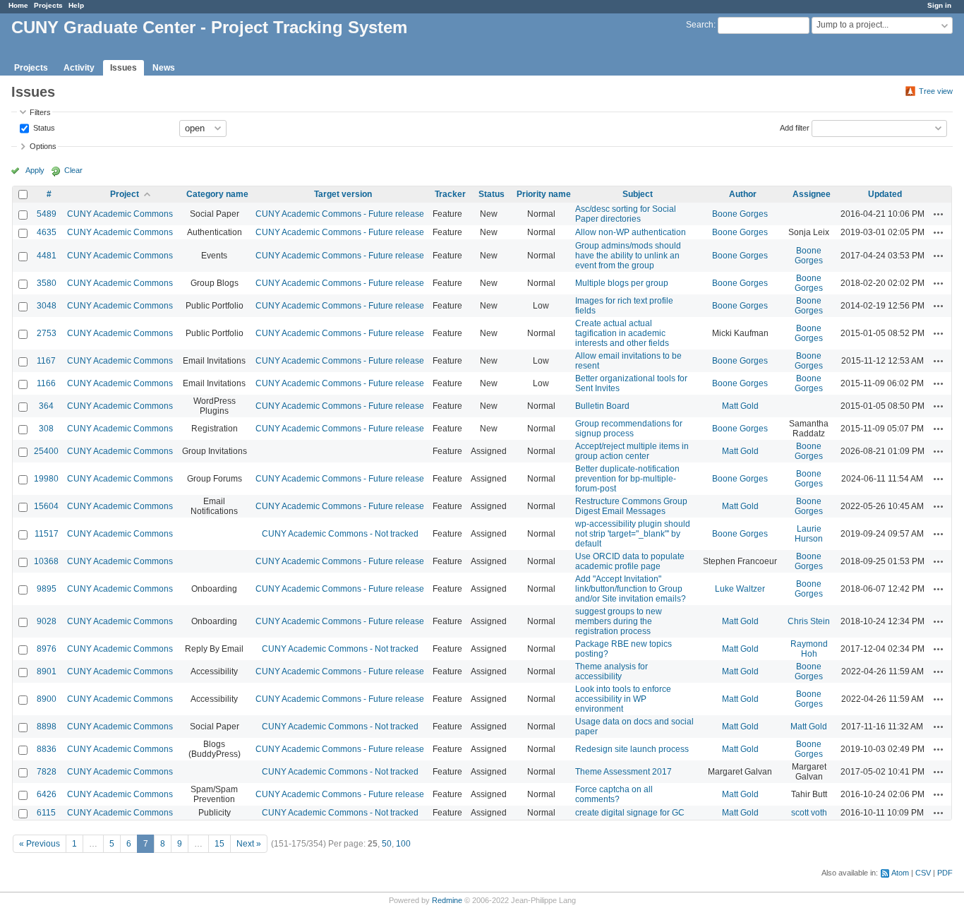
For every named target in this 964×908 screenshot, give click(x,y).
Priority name (544, 194)
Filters (40, 112)
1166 (46, 383)
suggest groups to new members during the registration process (618, 621)
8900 (46, 699)
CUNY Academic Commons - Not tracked (340, 534)
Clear (73, 170)
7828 (46, 772)
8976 (46, 649)
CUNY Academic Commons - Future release (339, 214)
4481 (46, 256)
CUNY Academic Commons (120, 214)
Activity (79, 68)
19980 (46, 479)
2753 (46, 333)
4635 (46, 232)
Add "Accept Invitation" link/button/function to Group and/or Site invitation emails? (630, 589)
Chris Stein (809, 621)
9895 (46, 589)
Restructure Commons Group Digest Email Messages (631, 506)
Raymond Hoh (809, 649)
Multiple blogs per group (621, 283)
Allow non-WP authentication (630, 232)
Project (124, 194)
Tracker (450, 194)
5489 (46, 214)
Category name (217, 194)
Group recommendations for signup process (628, 428)
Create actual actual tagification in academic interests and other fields (622, 333)
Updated (885, 194)
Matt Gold (740, 406)
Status (43, 127)
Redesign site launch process (632, 749)
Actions (938, 214)
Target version (343, 194)
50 (387, 844)
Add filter (794, 127)
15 (219, 844)
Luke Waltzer (740, 589)
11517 (47, 534)
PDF (945, 872)
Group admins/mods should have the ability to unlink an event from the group (628, 255)
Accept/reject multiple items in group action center (632, 451)
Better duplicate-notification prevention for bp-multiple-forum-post (627, 479)
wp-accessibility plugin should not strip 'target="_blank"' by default (632, 534)
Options (43, 146)
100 (403, 844)
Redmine (447, 900)
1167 (46, 361)
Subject (637, 194)
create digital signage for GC (630, 813)
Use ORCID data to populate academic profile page (630, 561)
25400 (46, 451)
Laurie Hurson (809, 534)
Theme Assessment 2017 (623, 772)
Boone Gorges (740, 214)
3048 (46, 306)
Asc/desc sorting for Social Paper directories (625, 214)
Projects (48, 5)
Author (743, 194)
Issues (123, 68)
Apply (34, 170)
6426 (46, 794)
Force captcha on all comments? (614, 794)
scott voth (809, 813)
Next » (248, 844)
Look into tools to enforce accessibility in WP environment (623, 699)
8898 (46, 726)
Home (18, 5)
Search (699, 25)
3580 (46, 283)
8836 (46, 749)
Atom (900, 872)
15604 (46, 506)
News (163, 68)
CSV (923, 872)
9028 (46, 621)
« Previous (39, 844)
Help (76, 5)
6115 (46, 813)
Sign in (939, 5)
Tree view (936, 91)
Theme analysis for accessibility (611, 671)
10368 (46, 561)
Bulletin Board (602, 406)
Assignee (812, 194)
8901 (46, 671)
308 (46, 429)
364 (46, 406)
